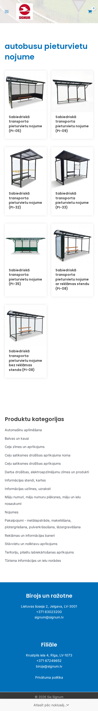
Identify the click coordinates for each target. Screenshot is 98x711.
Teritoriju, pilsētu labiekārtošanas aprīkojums (39, 552)
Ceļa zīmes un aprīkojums (24, 447)
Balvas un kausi (17, 438)
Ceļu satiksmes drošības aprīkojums (33, 463)
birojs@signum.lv (49, 666)
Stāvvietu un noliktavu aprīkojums (31, 544)
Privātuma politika (49, 677)
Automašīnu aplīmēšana (23, 430)
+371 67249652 (49, 661)
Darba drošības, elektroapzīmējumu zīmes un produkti (47, 472)
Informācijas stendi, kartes (25, 480)
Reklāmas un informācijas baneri (30, 535)
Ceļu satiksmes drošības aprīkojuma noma (37, 455)
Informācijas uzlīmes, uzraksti (28, 489)
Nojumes (11, 512)
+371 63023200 (49, 612)
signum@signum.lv (49, 617)
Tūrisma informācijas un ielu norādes (33, 560)
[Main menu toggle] (6, 11)
